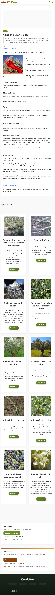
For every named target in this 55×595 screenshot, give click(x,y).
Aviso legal (22, 584)
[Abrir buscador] (52, 2)
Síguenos (5, 48)
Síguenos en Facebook (11, 533)
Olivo (5, 31)
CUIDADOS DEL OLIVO (9, 185)
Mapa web (13, 584)
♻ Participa (13, 48)
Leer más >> (13, 269)
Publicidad (32, 584)
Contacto (42, 584)
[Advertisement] (27, 19)
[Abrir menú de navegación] (49, 2)
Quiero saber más (10, 560)
